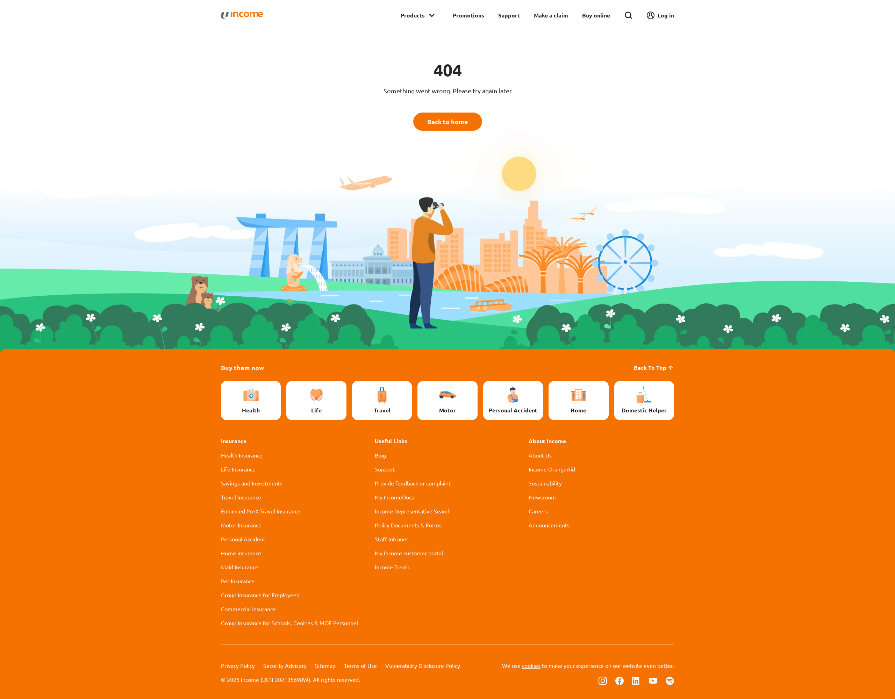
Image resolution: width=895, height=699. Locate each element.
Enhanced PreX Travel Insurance (260, 510)
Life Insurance (238, 469)
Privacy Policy (238, 665)
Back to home (447, 121)
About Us (540, 455)
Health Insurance (242, 455)
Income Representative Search (413, 510)
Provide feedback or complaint (413, 483)
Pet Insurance (238, 580)
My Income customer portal (409, 552)
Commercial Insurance (248, 608)
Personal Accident (243, 538)
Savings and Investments (251, 483)
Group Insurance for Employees (260, 594)
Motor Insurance (241, 524)
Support (509, 15)
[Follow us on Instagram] (603, 680)
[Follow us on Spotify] (670, 680)
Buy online (596, 15)
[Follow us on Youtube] (653, 680)
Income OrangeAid (552, 469)
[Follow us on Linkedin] (636, 680)
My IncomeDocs (394, 496)
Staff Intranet (391, 538)
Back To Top (650, 367)
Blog (380, 455)
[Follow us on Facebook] (619, 680)
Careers (538, 510)
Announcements (549, 524)
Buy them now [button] (242, 367)
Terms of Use (360, 665)
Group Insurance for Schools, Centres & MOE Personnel (289, 622)
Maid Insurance (239, 566)
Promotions (468, 15)
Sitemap (325, 665)
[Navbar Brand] (242, 15)
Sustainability (545, 483)
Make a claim (551, 15)
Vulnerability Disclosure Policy (422, 665)
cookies (531, 665)
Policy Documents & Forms (408, 524)
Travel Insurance (241, 496)
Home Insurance (241, 552)
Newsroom (542, 496)
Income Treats (392, 566)
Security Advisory (285, 665)
